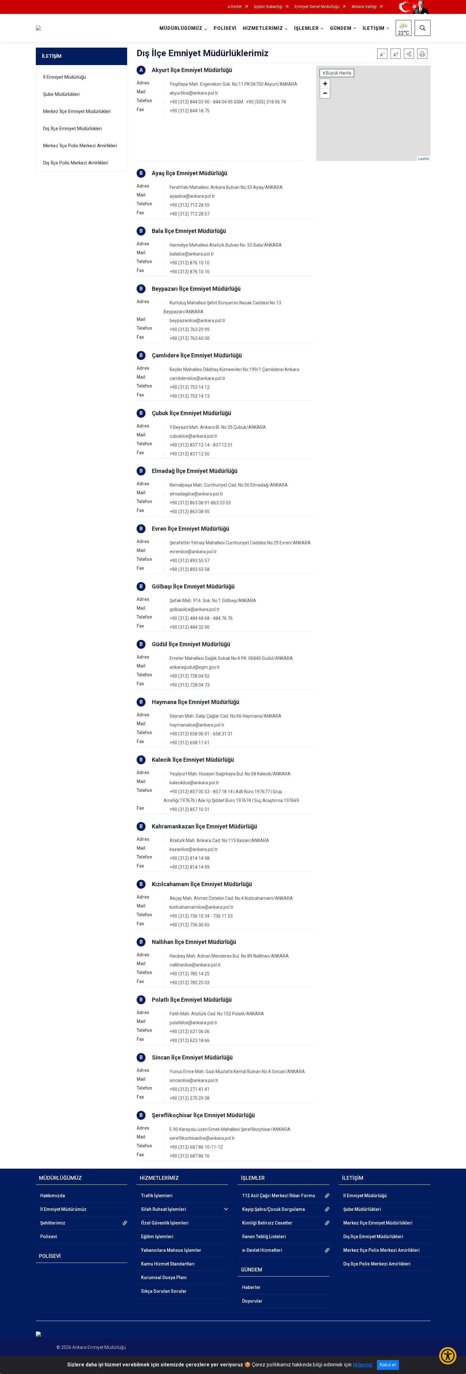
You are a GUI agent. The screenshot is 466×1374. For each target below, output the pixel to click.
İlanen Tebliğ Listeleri (264, 1236)
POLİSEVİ (225, 28)
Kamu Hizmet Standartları (168, 1263)
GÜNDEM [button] (341, 28)
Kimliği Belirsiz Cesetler (267, 1222)
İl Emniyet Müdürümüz (63, 1209)
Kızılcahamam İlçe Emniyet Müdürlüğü (202, 884)
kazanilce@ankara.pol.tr (194, 849)
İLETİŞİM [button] (374, 28)
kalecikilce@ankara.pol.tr (194, 782)
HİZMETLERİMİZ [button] (263, 28)
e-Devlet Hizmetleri (262, 1250)
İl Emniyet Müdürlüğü (64, 77)
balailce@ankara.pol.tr (192, 253)
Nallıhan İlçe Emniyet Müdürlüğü (194, 942)
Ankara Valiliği (364, 7)
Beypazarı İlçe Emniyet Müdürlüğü (196, 288)
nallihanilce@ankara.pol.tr (195, 964)
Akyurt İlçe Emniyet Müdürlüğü (192, 70)
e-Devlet (235, 7)
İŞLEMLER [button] (306, 28)
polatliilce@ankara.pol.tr (193, 1022)
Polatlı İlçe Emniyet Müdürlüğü (192, 999)
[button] (409, 54)
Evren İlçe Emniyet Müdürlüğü (190, 528)
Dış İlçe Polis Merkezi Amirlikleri (75, 163)
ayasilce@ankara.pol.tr (192, 196)
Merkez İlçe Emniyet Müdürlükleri (77, 111)
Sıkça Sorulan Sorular (164, 1291)
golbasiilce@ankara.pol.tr (195, 609)
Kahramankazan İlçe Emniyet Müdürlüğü (204, 826)
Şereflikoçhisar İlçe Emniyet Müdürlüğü (203, 1115)
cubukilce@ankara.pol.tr (193, 436)
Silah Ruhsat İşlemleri (163, 1209)
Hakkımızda (52, 1195)
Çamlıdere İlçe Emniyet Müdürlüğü (197, 355)
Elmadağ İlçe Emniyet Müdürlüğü (194, 471)
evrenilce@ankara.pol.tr (193, 551)
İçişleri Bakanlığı (268, 7)
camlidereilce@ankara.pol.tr (197, 378)
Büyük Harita (338, 73)
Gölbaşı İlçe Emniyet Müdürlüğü (193, 586)
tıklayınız (362, 1365)
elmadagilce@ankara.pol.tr (196, 493)
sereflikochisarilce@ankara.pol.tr (202, 1138)
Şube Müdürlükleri (61, 94)
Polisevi (48, 1236)
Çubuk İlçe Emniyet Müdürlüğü (191, 413)
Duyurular (252, 1301)
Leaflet (423, 158)
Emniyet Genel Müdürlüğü (317, 7)
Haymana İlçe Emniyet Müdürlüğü (195, 702)
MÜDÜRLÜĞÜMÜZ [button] (181, 28)
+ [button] (325, 84)
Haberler (251, 1287)
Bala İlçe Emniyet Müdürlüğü (189, 231)
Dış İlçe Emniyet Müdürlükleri (72, 128)
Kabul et (388, 1364)
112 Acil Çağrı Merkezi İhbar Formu (278, 1195)
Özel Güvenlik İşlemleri (165, 1222)
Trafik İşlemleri (156, 1195)
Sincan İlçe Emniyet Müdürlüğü (192, 1057)
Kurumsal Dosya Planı (164, 1277)
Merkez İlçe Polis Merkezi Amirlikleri (80, 146)
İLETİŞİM (51, 56)
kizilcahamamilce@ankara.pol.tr (202, 907)
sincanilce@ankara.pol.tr (194, 1080)
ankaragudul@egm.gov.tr (195, 667)
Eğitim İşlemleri (157, 1236)
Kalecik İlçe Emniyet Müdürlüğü (193, 759)
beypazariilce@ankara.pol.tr (197, 320)
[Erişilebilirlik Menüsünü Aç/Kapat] (447, 1355)
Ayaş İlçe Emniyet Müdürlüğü (189, 173)
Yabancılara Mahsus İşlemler (171, 1250)
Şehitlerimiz (52, 1222)
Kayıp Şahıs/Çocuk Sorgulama (273, 1209)
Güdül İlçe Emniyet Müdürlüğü (191, 644)
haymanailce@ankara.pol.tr (197, 724)
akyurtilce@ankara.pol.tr (194, 93)
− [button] (325, 93)
